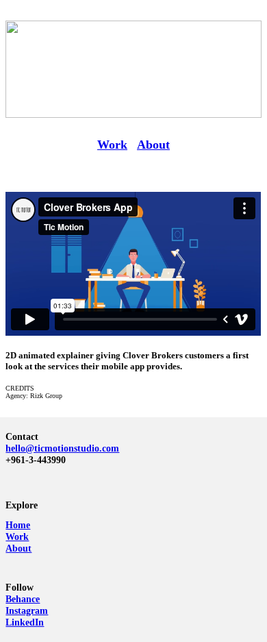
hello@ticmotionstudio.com (62, 448)
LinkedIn (24, 622)
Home (17, 524)
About (153, 144)
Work (112, 144)
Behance (22, 598)
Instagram (26, 610)
